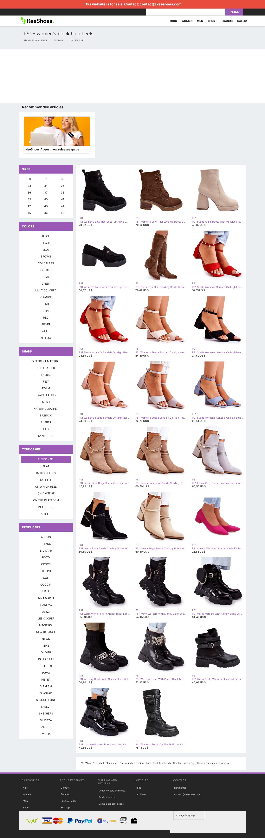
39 (29, 199)
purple (46, 310)
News (46, 638)
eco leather (46, 368)
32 (62, 179)
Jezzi (46, 611)
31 (46, 179)
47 (62, 212)
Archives (141, 794)
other (45, 513)
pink (46, 304)
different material (46, 361)
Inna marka (45, 598)
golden (46, 270)
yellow (45, 338)
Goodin (45, 584)
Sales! (242, 20)
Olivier (46, 652)
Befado (46, 543)
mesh (46, 401)
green (46, 283)
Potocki (46, 666)
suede (46, 429)
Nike (46, 645)
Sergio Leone (46, 700)
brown (46, 256)
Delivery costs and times (112, 790)
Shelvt (46, 706)
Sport (26, 807)
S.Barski (46, 686)
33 (29, 185)
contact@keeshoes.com (160, 4)
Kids (25, 787)
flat (46, 466)
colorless (46, 263)
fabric (46, 374)
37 (46, 192)
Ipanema (46, 604)
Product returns (107, 797)
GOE (46, 577)
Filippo (46, 571)
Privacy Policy (68, 800)
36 (29, 192)
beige (46, 236)
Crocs (46, 564)
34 (46, 185)
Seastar (46, 693)
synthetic (46, 435)
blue (45, 249)
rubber (46, 422)
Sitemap (65, 807)
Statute (65, 794)
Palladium (46, 659)
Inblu (46, 591)
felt (46, 381)
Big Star (46, 550)
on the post (46, 507)
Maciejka (46, 625)
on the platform (46, 500)
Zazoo (46, 727)
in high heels (46, 473)
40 (46, 199)
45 (29, 212)
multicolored (45, 290)
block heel (46, 459)
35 (62, 185)
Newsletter (180, 787)
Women (27, 794)
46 (46, 212)
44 (62, 206)
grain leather (46, 395)
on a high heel (46, 486)
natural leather (46, 408)
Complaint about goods (111, 803)
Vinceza (46, 720)
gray (45, 276)
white (46, 331)
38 (62, 192)
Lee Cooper (46, 618)
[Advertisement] (116, 76)
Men (25, 800)
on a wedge (46, 493)
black (46, 242)
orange (46, 297)
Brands (227, 20)
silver (46, 324)
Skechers (46, 713)
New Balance (46, 632)
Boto (46, 557)
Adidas (46, 537)
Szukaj (234, 12)
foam (46, 388)
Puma (46, 672)
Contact (65, 787)
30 (29, 179)
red (45, 317)
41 (62, 199)
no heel (46, 479)
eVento (46, 733)
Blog (138, 787)
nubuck (46, 415)
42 (29, 206)
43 (46, 206)
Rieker (45, 679)
